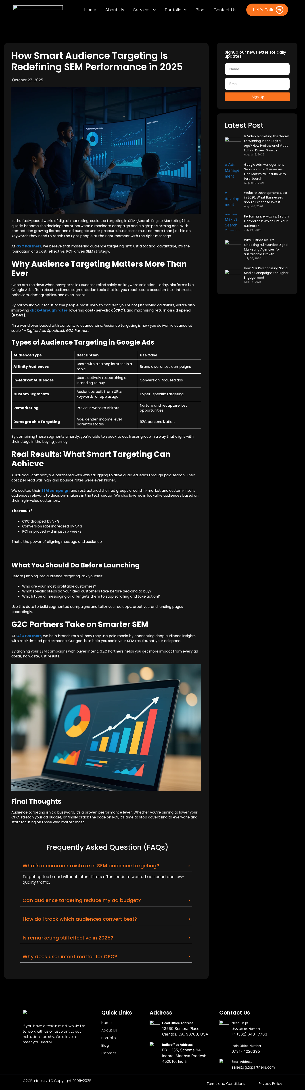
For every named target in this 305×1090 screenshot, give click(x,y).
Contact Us (224, 10)
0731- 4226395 (246, 1051)
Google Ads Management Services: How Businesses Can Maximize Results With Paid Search (265, 171)
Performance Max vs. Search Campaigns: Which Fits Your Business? (266, 221)
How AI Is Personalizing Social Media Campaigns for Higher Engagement (266, 273)
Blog (199, 10)
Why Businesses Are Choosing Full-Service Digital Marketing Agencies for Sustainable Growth (266, 247)
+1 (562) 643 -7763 (249, 1034)
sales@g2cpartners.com (253, 1067)
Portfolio (173, 10)
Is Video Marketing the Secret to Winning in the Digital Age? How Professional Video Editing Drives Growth (267, 143)
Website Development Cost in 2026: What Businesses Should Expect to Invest (265, 197)
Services (141, 10)
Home (90, 10)
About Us (114, 10)
